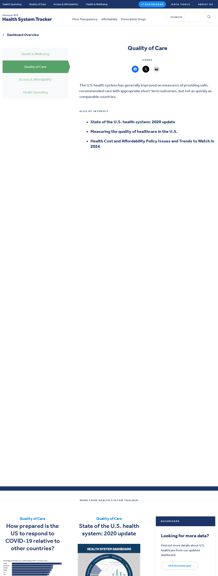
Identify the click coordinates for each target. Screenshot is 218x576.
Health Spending (12, 4)
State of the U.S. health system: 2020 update (132, 121)
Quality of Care (37, 4)
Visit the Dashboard (179, 565)
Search (177, 17)
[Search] (209, 17)
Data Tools (180, 4)
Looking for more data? (185, 536)
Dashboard (154, 4)
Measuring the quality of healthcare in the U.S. (134, 131)
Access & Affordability (65, 4)
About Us (205, 4)
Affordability (109, 19)
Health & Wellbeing (97, 4)
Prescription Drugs (133, 19)
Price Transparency (85, 19)
